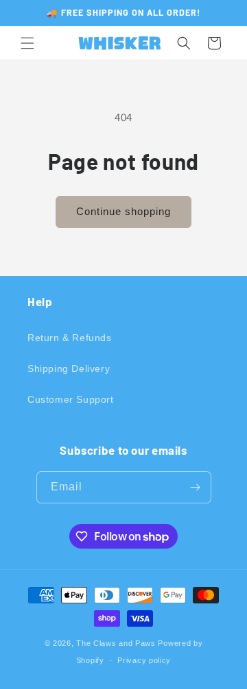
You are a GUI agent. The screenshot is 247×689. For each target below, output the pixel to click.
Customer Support (70, 399)
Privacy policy (144, 660)
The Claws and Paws (116, 643)
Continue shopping (123, 211)
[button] (27, 43)
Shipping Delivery (68, 368)
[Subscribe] (195, 487)
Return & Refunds (69, 337)
